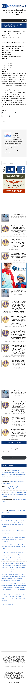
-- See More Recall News (7, 604)
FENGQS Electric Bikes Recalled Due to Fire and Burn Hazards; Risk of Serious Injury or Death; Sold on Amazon (18, 363)
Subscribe (14, 457)
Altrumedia (17, 680)
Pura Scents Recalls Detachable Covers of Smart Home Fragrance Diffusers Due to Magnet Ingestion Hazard (18, 256)
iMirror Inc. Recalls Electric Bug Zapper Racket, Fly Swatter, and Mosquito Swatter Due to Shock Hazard (13, 546)
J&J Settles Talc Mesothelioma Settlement (18, 215)
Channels (13, 119)
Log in (17, 682)
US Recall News (14, 6)
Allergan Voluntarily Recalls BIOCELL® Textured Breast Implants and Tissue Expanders (13, 494)
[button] (22, 20)
